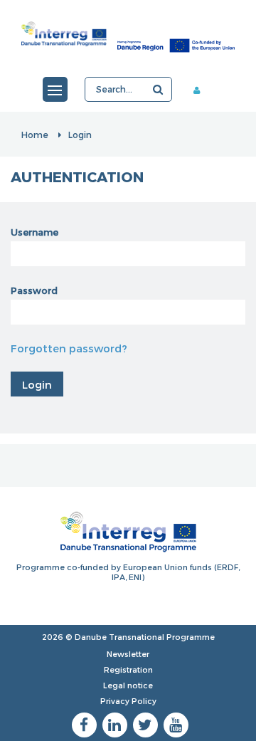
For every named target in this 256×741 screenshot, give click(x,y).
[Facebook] (84, 725)
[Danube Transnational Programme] (128, 34)
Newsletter (128, 653)
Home (34, 135)
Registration (128, 669)
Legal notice (128, 685)
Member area (206, 90)
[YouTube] (176, 725)
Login (80, 135)
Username (34, 232)
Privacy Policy (128, 700)
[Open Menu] (55, 89)
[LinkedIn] (114, 725)
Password (34, 290)
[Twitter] (145, 725)
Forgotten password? (69, 348)
